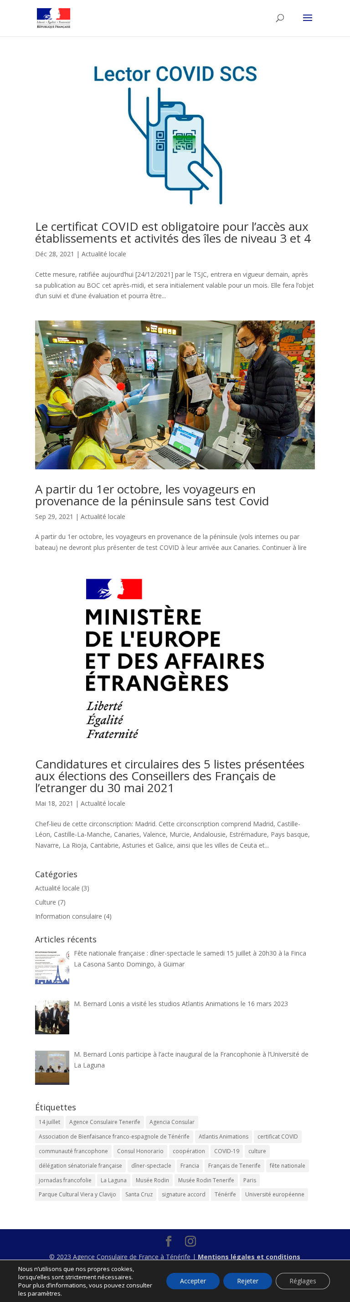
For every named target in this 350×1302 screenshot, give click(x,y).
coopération (189, 1151)
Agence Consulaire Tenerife (104, 1122)
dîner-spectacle (151, 1166)
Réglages (302, 1281)
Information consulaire (68, 916)
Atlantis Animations (223, 1136)
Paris (249, 1180)
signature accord (184, 1194)
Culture (45, 902)
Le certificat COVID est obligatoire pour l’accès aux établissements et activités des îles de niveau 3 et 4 (173, 232)
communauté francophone (73, 1151)
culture (257, 1151)
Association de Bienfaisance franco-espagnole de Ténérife (114, 1136)
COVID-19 (226, 1151)
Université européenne (274, 1194)
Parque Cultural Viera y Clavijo (77, 1194)
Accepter (193, 1281)
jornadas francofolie (65, 1180)
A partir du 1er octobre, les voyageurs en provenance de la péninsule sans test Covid (152, 495)
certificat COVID (277, 1136)
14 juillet (49, 1122)
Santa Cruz (139, 1194)
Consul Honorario (140, 1151)
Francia (189, 1166)
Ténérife (225, 1194)
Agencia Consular (172, 1122)
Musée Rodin (152, 1180)
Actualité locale (104, 253)
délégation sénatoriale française (80, 1166)
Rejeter (247, 1281)
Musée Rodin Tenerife (206, 1180)
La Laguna (114, 1180)
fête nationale (287, 1166)
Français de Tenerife (234, 1166)
